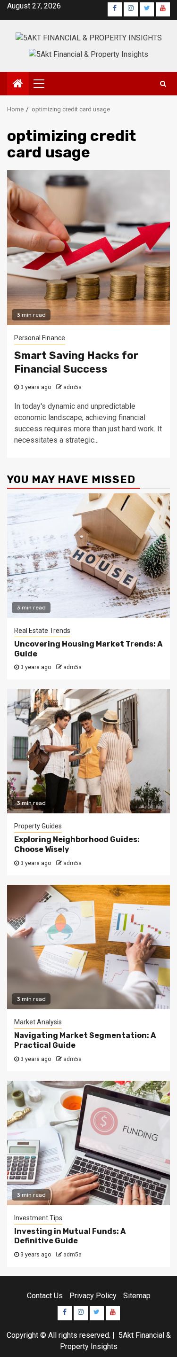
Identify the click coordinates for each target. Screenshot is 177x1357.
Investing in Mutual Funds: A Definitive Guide (70, 1236)
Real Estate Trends (42, 630)
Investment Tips (38, 1218)
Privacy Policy (93, 1295)
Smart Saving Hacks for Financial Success (76, 362)
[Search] (163, 84)
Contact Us (45, 1295)
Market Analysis (38, 1022)
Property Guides (38, 826)
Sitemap (137, 1295)
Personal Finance (39, 338)
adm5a (72, 387)
